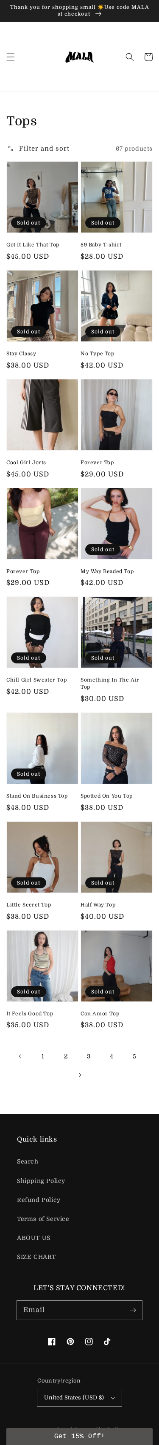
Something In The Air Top (110, 683)
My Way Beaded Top (107, 571)
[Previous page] (20, 1056)
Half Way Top (98, 905)
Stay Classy (21, 354)
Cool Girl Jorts (26, 462)
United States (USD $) (74, 1397)
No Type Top (97, 354)
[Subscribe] (132, 1310)
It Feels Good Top (29, 1014)
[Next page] (79, 1075)
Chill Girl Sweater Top (36, 680)
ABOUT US (33, 1237)
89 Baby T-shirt (101, 245)
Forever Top (97, 462)
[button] (10, 57)
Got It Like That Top (32, 245)
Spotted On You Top (107, 796)
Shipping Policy (41, 1180)
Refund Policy (39, 1199)
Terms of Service (43, 1218)
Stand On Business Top (37, 796)
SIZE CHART (36, 1256)
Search (28, 1161)
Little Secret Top (28, 905)
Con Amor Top (100, 1014)
